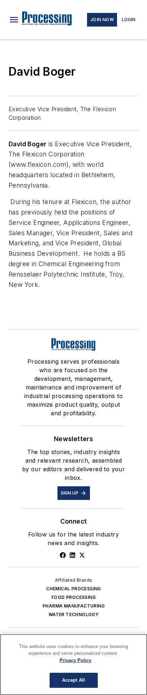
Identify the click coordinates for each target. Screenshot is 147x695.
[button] (14, 19)
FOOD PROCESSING (73, 597)
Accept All (73, 680)
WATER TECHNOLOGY (73, 614)
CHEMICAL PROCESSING (73, 588)
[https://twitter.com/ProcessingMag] (82, 555)
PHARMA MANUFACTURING (73, 606)
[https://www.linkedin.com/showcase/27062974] (72, 555)
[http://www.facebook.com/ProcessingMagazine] (62, 555)
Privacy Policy (75, 660)
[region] (73, 664)
